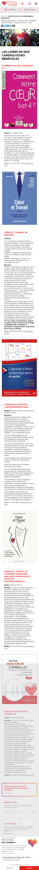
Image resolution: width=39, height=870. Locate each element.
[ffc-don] (29, 3)
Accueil (4, 16)
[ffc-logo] (10, 3)
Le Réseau (12, 9)
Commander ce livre (26, 775)
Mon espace (30, 9)
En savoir (7, 793)
